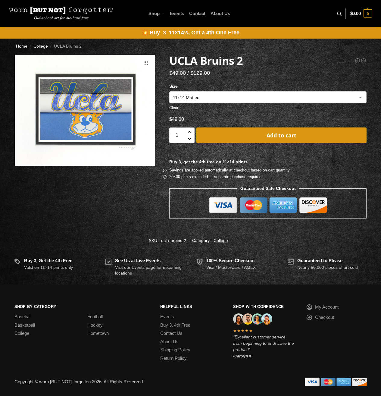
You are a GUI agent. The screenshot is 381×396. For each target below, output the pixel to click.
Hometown (98, 333)
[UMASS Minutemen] (364, 61)
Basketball (24, 325)
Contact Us (171, 333)
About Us (169, 341)
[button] (361, 14)
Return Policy (173, 358)
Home (21, 46)
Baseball (22, 316)
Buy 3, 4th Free (175, 325)
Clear (173, 107)
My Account (327, 307)
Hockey (95, 325)
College (40, 46)
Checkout (324, 317)
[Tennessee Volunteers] (357, 61)
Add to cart (281, 135)
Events (167, 316)
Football (95, 316)
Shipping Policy (175, 349)
